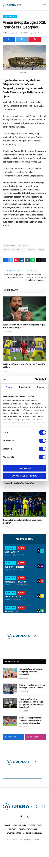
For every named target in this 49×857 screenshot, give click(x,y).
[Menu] (44, 5)
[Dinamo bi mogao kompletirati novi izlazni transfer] (24, 504)
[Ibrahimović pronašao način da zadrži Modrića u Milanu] (24, 348)
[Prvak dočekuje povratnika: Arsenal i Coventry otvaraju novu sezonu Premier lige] (10, 721)
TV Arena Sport (11, 33)
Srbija (41, 250)
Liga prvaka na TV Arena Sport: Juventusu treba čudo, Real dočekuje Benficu (22, 482)
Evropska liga (9, 246)
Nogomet (32, 250)
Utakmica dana (19, 825)
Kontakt (12, 829)
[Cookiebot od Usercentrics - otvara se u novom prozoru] (35, 380)
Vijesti (31, 825)
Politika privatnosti (28, 829)
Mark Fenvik (23, 246)
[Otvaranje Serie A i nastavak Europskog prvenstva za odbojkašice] (10, 673)
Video (39, 825)
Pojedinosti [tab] (24, 387)
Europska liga (10, 16)
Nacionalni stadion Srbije (14, 250)
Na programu (24, 539)
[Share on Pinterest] (34, 39)
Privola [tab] (9, 387)
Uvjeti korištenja (15, 833)
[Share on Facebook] (9, 39)
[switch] (42, 441)
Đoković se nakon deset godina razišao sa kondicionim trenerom (36, 277)
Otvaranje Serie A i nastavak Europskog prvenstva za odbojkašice (31, 672)
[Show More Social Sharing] (43, 39)
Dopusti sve (24, 468)
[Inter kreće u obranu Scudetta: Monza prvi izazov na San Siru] (10, 689)
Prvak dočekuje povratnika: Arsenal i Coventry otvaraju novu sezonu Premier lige (30, 720)
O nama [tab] (40, 387)
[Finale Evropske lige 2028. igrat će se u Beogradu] (24, 57)
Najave (7, 825)
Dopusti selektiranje (24, 476)
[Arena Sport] (13, 5)
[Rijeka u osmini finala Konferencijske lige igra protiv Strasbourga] (24, 308)
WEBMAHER (37, 840)
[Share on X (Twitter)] (22, 39)
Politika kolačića (34, 833)
